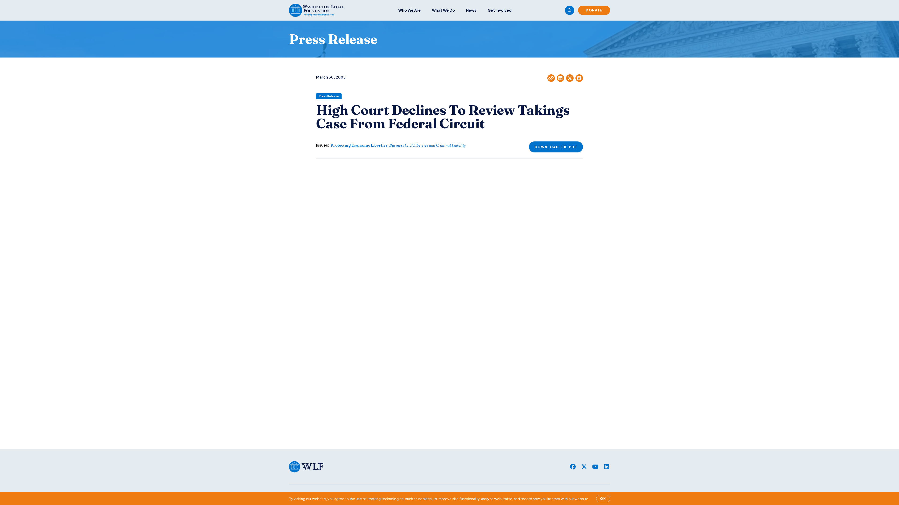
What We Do (443, 10)
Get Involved (500, 10)
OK (603, 498)
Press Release (329, 96)
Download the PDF (556, 147)
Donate (594, 10)
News (471, 10)
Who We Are (409, 10)
